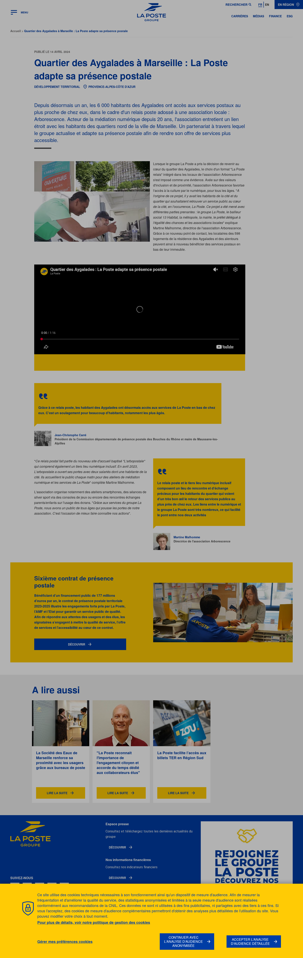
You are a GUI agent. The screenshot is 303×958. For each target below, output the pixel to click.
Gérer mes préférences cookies (65, 941)
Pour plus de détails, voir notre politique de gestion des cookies (93, 922)
